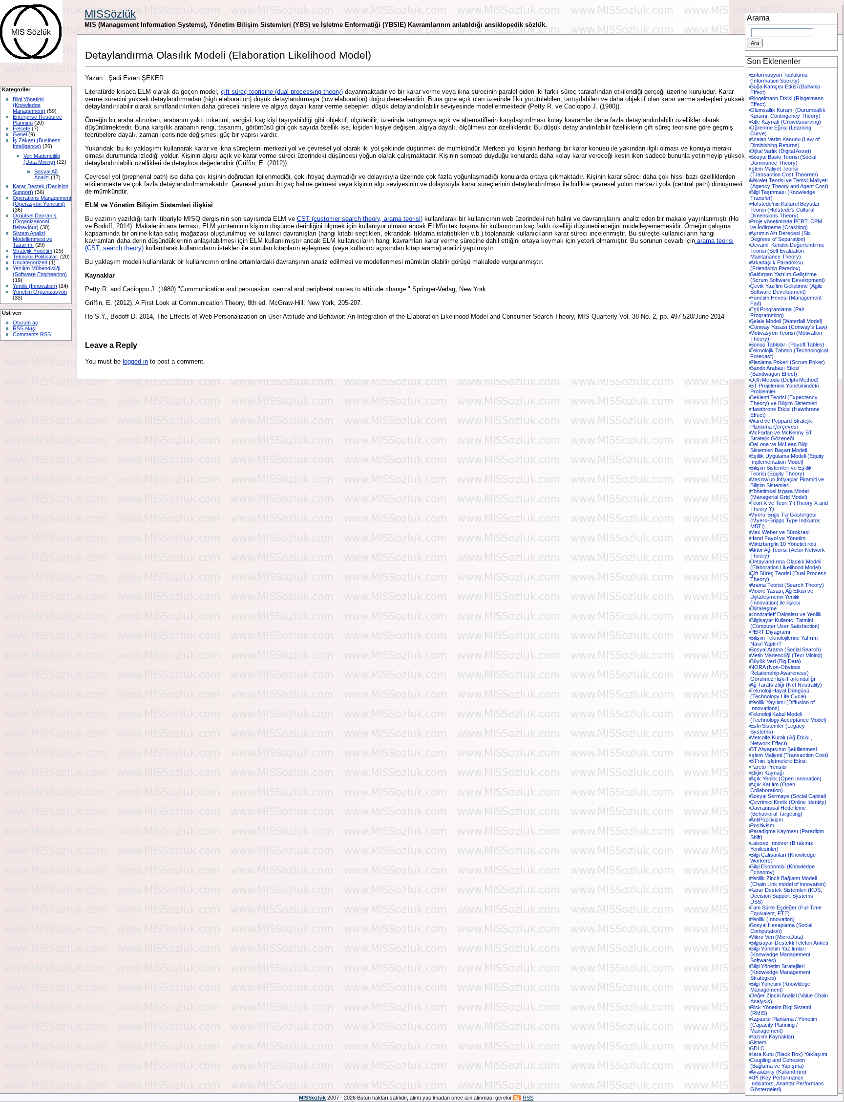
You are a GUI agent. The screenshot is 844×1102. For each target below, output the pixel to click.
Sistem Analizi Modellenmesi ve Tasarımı (32, 239)
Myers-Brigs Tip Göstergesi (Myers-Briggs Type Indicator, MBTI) (785, 520)
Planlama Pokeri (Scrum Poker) (787, 362)
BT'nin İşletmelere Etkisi (778, 761)
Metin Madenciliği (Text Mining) (786, 655)
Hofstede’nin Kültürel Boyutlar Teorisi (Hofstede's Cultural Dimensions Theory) (785, 209)
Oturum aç (25, 322)
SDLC (757, 1048)
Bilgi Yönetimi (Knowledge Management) (29, 105)
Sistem (758, 1042)
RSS (528, 1098)
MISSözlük (110, 14)
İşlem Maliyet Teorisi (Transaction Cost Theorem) (784, 171)
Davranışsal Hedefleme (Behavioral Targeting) (778, 811)
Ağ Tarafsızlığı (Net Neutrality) (786, 685)
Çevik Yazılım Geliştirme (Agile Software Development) (786, 289)
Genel (20, 134)
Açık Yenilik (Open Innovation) (786, 778)
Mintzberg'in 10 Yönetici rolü (783, 544)
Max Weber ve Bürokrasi (779, 532)
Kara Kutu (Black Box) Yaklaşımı (788, 1054)
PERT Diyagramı (770, 632)
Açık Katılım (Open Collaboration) (772, 787)
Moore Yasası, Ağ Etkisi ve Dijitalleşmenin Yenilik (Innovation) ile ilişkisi (781, 596)
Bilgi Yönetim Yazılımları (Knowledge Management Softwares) (780, 954)
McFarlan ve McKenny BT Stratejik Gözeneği (781, 435)
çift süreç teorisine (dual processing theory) (282, 91)
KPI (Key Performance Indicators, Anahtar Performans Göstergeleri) (787, 1083)
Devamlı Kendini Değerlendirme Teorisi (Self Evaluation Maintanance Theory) (787, 250)
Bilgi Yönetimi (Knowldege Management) (780, 987)
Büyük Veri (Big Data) (775, 661)
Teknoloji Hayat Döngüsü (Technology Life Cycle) (779, 693)
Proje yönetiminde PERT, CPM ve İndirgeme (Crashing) (786, 224)
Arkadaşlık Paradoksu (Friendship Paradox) (776, 265)
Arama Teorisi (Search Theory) (787, 585)
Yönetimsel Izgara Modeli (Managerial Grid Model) (779, 494)
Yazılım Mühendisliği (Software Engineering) (40, 271)
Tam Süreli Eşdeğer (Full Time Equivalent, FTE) (786, 910)
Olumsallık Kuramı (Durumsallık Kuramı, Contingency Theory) (787, 113)
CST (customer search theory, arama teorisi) (359, 218)
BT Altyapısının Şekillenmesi (783, 749)
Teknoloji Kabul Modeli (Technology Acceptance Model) (788, 717)
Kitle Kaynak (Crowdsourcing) (785, 122)
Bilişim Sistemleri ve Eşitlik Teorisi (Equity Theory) (781, 470)
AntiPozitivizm (766, 819)
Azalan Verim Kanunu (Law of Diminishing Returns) (785, 142)
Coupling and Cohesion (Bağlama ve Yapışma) (777, 1063)
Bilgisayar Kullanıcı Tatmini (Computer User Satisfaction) (785, 623)
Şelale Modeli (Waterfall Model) (786, 321)
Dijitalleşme (763, 608)
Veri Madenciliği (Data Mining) (41, 159)
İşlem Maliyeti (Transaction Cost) (789, 755)
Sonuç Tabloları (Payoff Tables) (787, 344)
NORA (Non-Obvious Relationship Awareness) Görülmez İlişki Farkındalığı (782, 673)
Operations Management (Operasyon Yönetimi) (42, 201)
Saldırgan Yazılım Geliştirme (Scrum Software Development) (787, 277)
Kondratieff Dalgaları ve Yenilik (786, 614)
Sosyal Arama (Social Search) (785, 649)
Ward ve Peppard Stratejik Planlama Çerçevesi (781, 424)
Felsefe (21, 128)
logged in (135, 361)
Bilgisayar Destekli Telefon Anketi (789, 943)
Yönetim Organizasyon (40, 292)
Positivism (762, 825)
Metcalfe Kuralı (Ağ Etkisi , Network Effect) (781, 740)
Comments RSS (32, 334)
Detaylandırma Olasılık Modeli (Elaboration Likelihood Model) (785, 564)
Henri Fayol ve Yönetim (777, 538)
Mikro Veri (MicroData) (776, 937)
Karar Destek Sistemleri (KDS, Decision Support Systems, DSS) (786, 896)
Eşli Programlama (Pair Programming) (777, 312)
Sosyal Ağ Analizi (46, 174)
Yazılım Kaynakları (772, 1036)
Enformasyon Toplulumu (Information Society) (778, 78)
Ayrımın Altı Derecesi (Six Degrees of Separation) (780, 236)
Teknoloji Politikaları (36, 256)
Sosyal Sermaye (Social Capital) (788, 796)
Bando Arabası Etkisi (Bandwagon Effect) (774, 371)
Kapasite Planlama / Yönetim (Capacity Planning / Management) (783, 1025)
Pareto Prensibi (768, 767)
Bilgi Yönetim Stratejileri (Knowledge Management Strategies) (780, 972)
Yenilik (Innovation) (35, 286)
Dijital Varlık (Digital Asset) (780, 151)
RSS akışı (25, 328)
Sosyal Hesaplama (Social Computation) (781, 928)
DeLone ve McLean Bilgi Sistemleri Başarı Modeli (778, 447)
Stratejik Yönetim (32, 251)
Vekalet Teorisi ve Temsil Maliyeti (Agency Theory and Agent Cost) (789, 183)
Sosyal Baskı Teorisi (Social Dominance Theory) (783, 160)
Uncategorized (30, 262)
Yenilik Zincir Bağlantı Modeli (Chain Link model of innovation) (788, 881)
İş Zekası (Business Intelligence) (37, 143)
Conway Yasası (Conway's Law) (788, 327)
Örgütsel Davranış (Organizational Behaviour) (35, 221)
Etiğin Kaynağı (767, 773)
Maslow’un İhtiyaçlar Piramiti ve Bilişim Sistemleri (787, 482)
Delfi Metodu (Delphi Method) (784, 380)
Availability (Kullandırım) (778, 1072)
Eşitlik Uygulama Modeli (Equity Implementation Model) (787, 459)
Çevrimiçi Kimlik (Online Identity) (788, 802)
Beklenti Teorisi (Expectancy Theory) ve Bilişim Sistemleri (784, 400)
